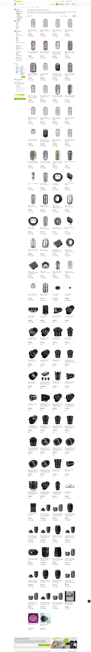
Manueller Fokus (19, 16)
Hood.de (17, 1)
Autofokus (18, 15)
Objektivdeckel (19, 17)
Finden (23, 76)
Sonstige (18, 19)
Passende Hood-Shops (20, 83)
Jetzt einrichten (19, 98)
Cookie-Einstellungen (40, 651)
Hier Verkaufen (18, 81)
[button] (76, 1)
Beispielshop (18, 86)
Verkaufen (56, 1)
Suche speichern (30, 15)
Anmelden (44, 645)
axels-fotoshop (18, 84)
